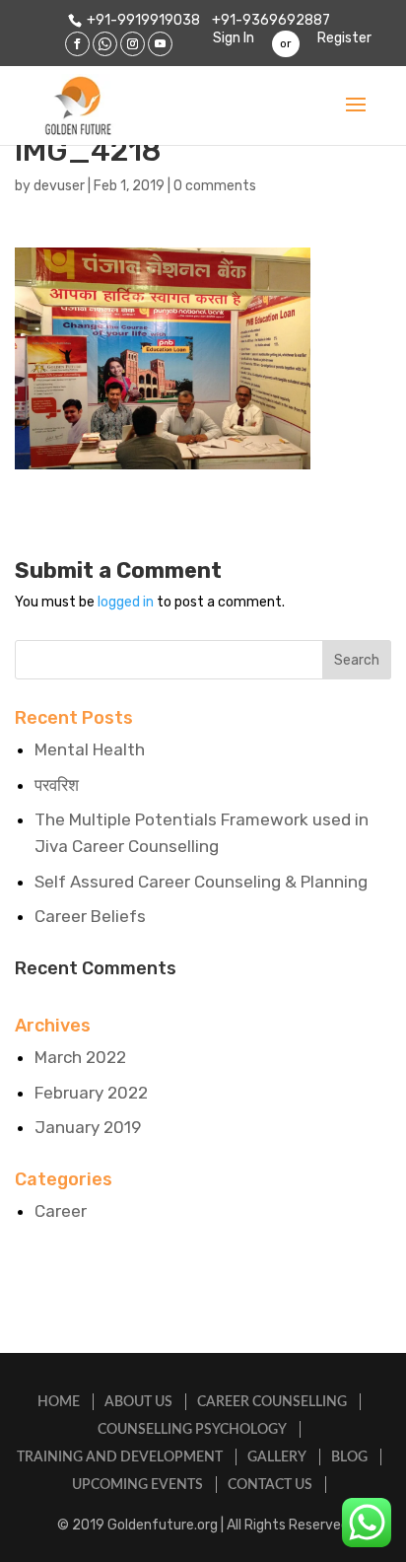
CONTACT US (270, 1485)
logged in (126, 602)
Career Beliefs (90, 916)
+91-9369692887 (269, 20)
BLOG (349, 1457)
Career (60, 1211)
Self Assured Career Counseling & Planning (201, 881)
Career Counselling (272, 1402)
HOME (58, 1402)
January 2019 (87, 1127)
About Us (138, 1402)
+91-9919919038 (143, 20)
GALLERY (276, 1457)
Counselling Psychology (192, 1430)
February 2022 (91, 1092)
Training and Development (120, 1457)
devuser (59, 186)
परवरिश (56, 785)
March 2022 (80, 1057)
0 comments (214, 186)
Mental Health (89, 749)
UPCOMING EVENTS (137, 1485)
